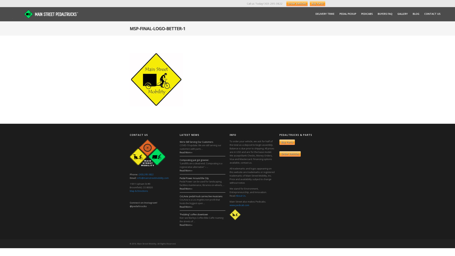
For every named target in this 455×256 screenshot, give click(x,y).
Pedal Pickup (347, 13)
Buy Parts (317, 3)
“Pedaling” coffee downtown (194, 214)
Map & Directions (139, 191)
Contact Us (432, 13)
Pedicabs (367, 13)
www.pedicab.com (239, 205)
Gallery (402, 13)
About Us (241, 195)
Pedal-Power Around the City (194, 178)
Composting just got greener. (194, 160)
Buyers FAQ (385, 13)
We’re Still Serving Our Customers (196, 141)
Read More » (186, 152)
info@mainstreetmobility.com (153, 178)
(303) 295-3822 (146, 174)
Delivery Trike (324, 13)
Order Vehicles (297, 3)
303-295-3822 (273, 3)
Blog (416, 13)
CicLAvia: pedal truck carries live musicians (201, 196)
